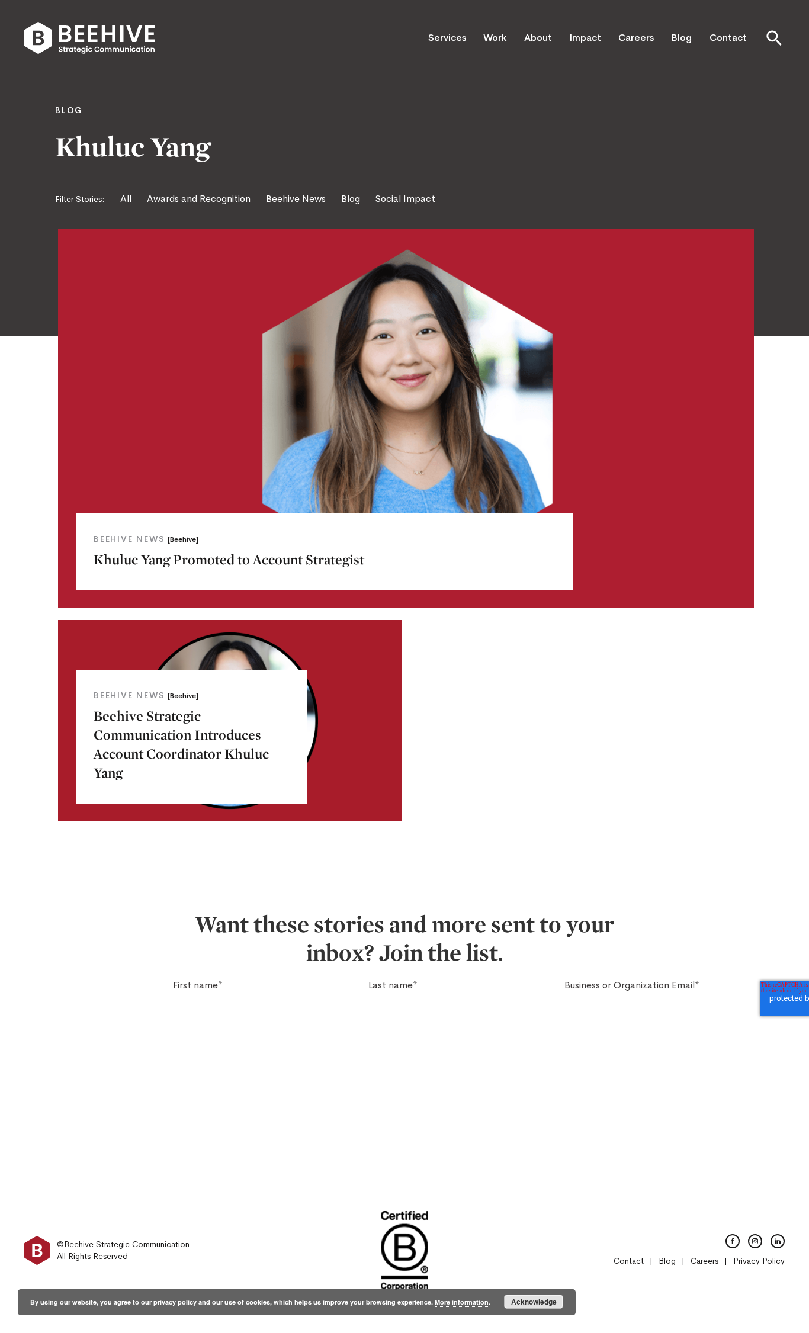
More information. (462, 1301)
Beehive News (296, 198)
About (538, 37)
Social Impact (405, 198)
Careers (636, 37)
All (125, 198)
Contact (728, 37)
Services (447, 37)
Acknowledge (534, 1301)
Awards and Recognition (199, 198)
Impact (585, 37)
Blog (681, 37)
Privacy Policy (759, 1260)
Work (494, 37)
